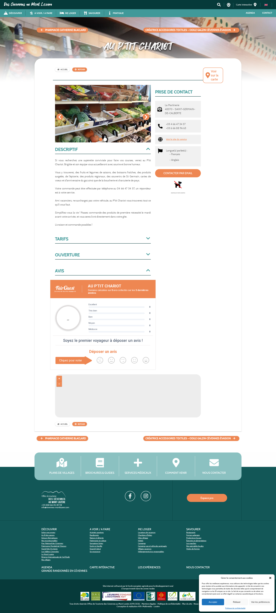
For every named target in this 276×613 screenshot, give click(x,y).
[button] (270, 578)
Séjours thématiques (49, 538)
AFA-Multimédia (145, 606)
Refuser (236, 602)
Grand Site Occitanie (49, 549)
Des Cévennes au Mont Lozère (28, 4)
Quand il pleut (95, 549)
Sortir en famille (96, 546)
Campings (142, 543)
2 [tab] (105, 139)
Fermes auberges (193, 535)
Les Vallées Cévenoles (50, 551)
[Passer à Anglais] (266, 5)
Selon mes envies (48, 532)
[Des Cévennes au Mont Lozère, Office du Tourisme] (53, 502)
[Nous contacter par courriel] (55, 508)
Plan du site (187, 604)
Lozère (157, 606)
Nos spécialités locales (195, 546)
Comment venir (176, 472)
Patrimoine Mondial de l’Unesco (53, 546)
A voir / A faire (100, 529)
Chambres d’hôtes (145, 535)
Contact (267, 12)
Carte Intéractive (102, 567)
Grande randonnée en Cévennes (64, 570)
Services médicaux (138, 472)
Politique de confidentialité (235, 608)
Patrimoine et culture (98, 541)
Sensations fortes (96, 543)
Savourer (193, 529)
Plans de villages (61, 472)
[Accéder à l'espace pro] (228, 6)
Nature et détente (97, 538)
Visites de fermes (193, 549)
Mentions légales (149, 604)
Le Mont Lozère (47, 554)
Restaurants (190, 532)
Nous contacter (214, 472)
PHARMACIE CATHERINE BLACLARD (65, 30)
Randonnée (94, 535)
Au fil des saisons (47, 535)
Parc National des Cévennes (52, 543)
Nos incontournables (49, 541)
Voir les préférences (260, 602)
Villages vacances (144, 549)
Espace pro (207, 498)
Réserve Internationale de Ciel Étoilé (55, 557)
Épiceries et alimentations (196, 541)
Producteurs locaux (193, 538)
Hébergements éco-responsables (151, 551)
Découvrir (49, 529)
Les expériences (149, 567)
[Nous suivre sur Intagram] (146, 496)
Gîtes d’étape (143, 538)
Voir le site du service (176, 139)
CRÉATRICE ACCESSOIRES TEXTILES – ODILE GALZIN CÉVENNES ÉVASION (188, 30)
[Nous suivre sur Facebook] (130, 496)
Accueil (64, 69)
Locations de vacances (146, 532)
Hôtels (140, 541)
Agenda (250, 12)
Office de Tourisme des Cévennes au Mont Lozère (108, 604)
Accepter (213, 602)
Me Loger (144, 529)
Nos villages (45, 560)
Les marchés (191, 543)
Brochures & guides (99, 472)
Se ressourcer (95, 551)
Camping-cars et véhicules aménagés (152, 546)
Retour (81, 69)
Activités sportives (97, 532)
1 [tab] (100, 139)
